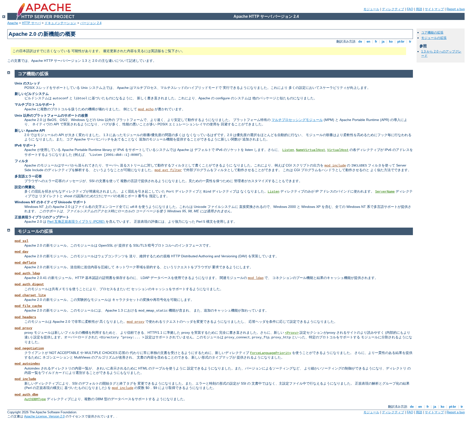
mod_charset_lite (30, 295)
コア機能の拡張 (432, 32)
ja (383, 41)
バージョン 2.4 (90, 23)
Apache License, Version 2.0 (44, 416)
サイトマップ (434, 9)
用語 (419, 9)
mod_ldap (255, 278)
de (360, 41)
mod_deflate (25, 263)
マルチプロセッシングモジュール (297, 120)
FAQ (410, 9)
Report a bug (456, 9)
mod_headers (25, 317)
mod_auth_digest (29, 284)
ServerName (385, 192)
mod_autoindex (27, 364)
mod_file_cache (28, 306)
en (368, 41)
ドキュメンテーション (60, 23)
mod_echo (146, 109)
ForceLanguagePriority (270, 353)
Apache (12, 23)
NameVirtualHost (310, 150)
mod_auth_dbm (26, 395)
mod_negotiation (29, 348)
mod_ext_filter (168, 170)
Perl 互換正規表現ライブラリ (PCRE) (76, 221)
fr (376, 41)
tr (410, 41)
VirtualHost (338, 150)
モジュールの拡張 (434, 38)
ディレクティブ (393, 9)
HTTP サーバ (31, 23)
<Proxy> (292, 333)
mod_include (335, 165)
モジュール (371, 9)
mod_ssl (21, 241)
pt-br (400, 41)
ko (391, 41)
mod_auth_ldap (27, 273)
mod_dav (21, 252)
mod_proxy (135, 322)
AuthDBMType (35, 399)
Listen (288, 150)
